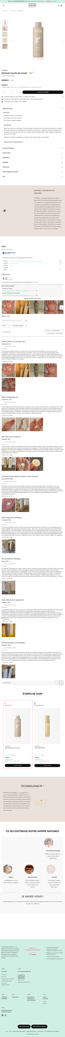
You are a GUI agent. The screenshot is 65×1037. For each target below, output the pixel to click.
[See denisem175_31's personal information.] (12, 344)
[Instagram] (5, 1015)
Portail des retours (8, 979)
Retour (4, 976)
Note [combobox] (4, 325)
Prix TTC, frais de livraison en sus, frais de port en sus (28, 87)
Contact (4, 974)
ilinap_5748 (5, 561)
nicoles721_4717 (7, 399)
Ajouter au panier (42, 92)
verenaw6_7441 (6, 520)
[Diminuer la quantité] (4, 92)
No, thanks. (54, 1)
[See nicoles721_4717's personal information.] (13, 399)
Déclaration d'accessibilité (52, 1031)
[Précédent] (12, 41)
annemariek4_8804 (7, 479)
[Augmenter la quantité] (20, 92)
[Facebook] (2, 1015)
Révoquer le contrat (39, 1026)
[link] (11, 279)
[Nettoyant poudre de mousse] (38, 39)
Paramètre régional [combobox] (18, 325)
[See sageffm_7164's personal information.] (11, 602)
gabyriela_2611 (6, 645)
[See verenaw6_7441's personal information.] (12, 520)
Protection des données (19, 1031)
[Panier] (61, 5)
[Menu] (3, 5)
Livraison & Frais (7, 981)
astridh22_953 (6, 439)
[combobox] (56, 330)
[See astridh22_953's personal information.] (11, 439)
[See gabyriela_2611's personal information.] (12, 645)
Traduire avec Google (7, 361)
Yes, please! (48, 1)
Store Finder (25, 1026)
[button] (8, 307)
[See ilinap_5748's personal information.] (9, 561)
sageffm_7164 (6, 602)
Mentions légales (31, 1031)
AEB (10, 1031)
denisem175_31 (6, 344)
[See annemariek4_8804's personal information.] (14, 479)
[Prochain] (64, 41)
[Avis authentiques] (9, 253)
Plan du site (40, 1031)
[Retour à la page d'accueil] (32, 6)
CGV (7, 1031)
